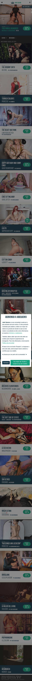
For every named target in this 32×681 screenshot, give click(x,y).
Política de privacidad (8, 343)
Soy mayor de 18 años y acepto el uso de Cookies (20, 363)
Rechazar (6, 363)
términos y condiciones (15, 333)
